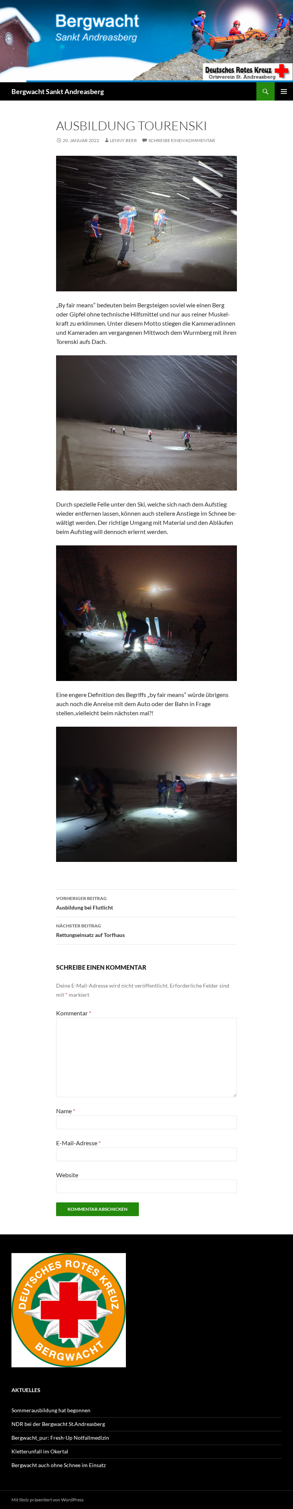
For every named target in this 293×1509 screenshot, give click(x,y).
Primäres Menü (284, 91)
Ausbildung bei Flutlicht (84, 903)
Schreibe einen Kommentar (181, 140)
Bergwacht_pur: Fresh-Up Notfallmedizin (60, 1437)
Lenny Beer (123, 140)
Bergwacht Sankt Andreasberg (57, 91)
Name (65, 1110)
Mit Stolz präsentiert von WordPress (47, 1500)
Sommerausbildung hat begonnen (50, 1410)
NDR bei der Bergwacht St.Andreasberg (58, 1424)
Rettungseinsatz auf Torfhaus (90, 930)
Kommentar (73, 1013)
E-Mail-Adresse (78, 1142)
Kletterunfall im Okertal (39, 1451)
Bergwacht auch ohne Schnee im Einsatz (58, 1465)
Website (67, 1174)
